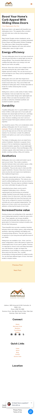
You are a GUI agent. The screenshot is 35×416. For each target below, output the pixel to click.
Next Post (17, 270)
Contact (17, 354)
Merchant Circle (17, 326)
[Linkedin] (15, 334)
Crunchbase (17, 330)
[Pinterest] (19, 334)
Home (17, 348)
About (17, 350)
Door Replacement (8, 26)
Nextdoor (17, 328)
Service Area (17, 356)
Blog (17, 352)
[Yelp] (23, 334)
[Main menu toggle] (31, 4)
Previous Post (17, 265)
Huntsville (5, 129)
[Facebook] (11, 334)
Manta (17, 324)
